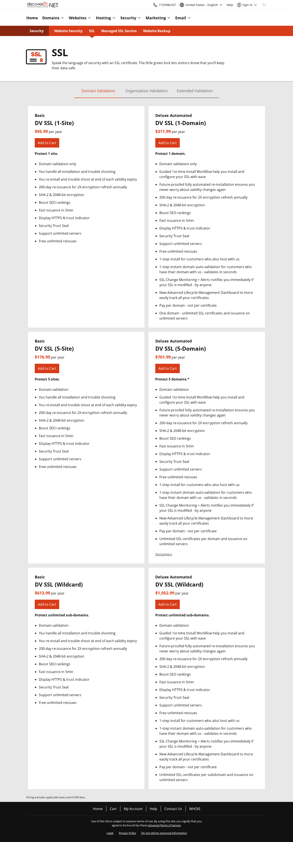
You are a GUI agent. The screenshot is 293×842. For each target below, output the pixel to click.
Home (98, 808)
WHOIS (194, 808)
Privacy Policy (127, 833)
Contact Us (173, 808)
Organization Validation (146, 90)
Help (153, 808)
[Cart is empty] (264, 5)
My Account (133, 808)
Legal (110, 833)
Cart (113, 808)
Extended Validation (195, 90)
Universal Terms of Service (164, 825)
